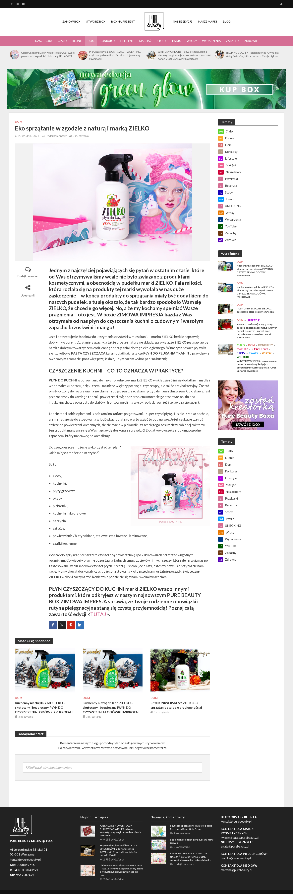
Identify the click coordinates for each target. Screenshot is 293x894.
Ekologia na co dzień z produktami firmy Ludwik (191, 841)
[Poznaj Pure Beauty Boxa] (146, 88)
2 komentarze (182, 847)
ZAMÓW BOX (71, 21)
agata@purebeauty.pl (235, 846)
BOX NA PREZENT (123, 21)
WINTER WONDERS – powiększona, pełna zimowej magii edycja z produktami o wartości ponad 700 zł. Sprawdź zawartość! (184, 55)
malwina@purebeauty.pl (236, 870)
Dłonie (77, 40)
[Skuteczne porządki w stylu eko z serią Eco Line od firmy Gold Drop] (158, 830)
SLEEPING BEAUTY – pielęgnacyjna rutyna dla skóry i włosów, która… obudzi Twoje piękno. (252, 54)
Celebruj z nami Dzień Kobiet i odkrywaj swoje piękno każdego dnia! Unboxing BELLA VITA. (48, 54)
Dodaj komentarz (56, 135)
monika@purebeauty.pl (236, 858)
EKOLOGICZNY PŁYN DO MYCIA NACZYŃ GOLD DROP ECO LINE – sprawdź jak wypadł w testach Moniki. (190, 856)
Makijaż (145, 40)
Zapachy (232, 40)
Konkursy (107, 40)
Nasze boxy (44, 40)
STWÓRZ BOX (95, 21)
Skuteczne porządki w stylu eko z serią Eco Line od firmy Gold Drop (191, 827)
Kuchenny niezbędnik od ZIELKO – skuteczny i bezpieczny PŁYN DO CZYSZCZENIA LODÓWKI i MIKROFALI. (44, 707)
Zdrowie (251, 40)
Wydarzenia (211, 40)
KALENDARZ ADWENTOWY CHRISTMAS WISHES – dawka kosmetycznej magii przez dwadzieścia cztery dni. (120, 830)
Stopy (161, 40)
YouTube (243, 357)
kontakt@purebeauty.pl (236, 821)
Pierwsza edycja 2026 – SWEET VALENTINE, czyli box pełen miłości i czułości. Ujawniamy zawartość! (115, 55)
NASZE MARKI (207, 21)
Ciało (62, 40)
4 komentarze (182, 833)
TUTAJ (98, 614)
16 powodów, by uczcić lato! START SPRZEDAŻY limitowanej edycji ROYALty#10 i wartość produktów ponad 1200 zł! (119, 850)
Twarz (176, 40)
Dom (91, 40)
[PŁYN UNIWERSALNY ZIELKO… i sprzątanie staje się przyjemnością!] (180, 670)
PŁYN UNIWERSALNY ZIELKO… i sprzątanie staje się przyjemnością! (176, 705)
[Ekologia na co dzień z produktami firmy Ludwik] (158, 844)
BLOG (227, 21)
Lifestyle (127, 40)
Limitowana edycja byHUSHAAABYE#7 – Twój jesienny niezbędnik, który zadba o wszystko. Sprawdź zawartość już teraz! (121, 870)
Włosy (192, 40)
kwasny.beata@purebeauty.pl (240, 837)
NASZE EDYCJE (182, 21)
